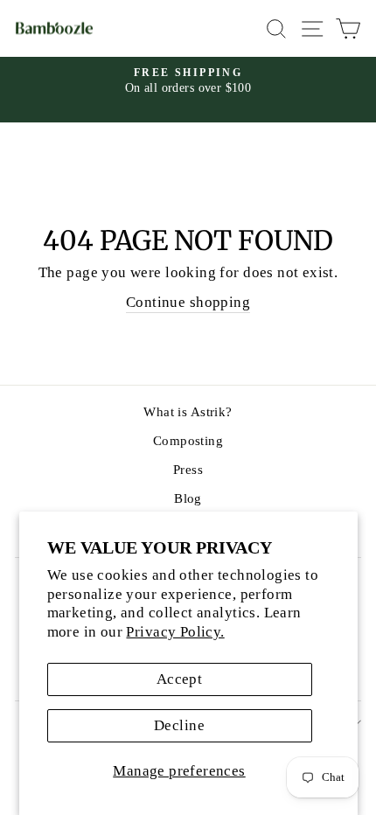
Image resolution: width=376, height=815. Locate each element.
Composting (188, 440)
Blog (188, 498)
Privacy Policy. (175, 631)
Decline (179, 725)
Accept (179, 679)
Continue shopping (188, 302)
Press (188, 469)
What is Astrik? (187, 411)
